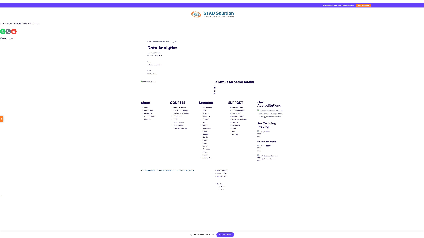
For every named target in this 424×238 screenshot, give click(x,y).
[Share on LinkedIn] (162, 56)
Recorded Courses (180, 128)
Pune (204, 110)
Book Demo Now (357, 5)
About (146, 107)
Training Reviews (238, 110)
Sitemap (235, 134)
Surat (204, 143)
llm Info (191, 170)
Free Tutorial (236, 113)
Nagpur (205, 134)
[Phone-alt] (8, 31)
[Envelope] (14, 31)
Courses (9, 23)
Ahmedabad (207, 107)
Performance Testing (181, 113)
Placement (18, 23)
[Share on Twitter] (160, 56)
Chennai (206, 119)
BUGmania (148, 113)
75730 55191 (265, 132)
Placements (148, 110)
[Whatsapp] (3, 31)
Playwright (177, 116)
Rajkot (205, 146)
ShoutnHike (183, 170)
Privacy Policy (222, 170)
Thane (205, 131)
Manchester (207, 158)
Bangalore (206, 116)
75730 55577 (266, 146)
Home (2, 23)
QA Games (26, 23)
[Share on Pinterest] (163, 56)
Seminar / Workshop (239, 119)
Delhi (204, 122)
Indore (205, 140)
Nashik (205, 137)
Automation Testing (180, 110)
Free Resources (237, 107)
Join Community (150, 116)
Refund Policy (222, 176)
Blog (31, 23)
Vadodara (206, 149)
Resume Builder (237, 116)
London (205, 155)
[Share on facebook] (158, 56)
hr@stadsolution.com (268, 159)
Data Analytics (179, 122)
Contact (36, 23)
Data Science (178, 125)
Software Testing (179, 107)
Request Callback (225, 235)
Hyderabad (207, 128)
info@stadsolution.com (269, 156)
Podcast (235, 122)
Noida (205, 125)
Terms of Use (222, 173)
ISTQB (175, 119)
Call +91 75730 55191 (201, 235)
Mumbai (206, 113)
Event (234, 128)
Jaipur (205, 152)
